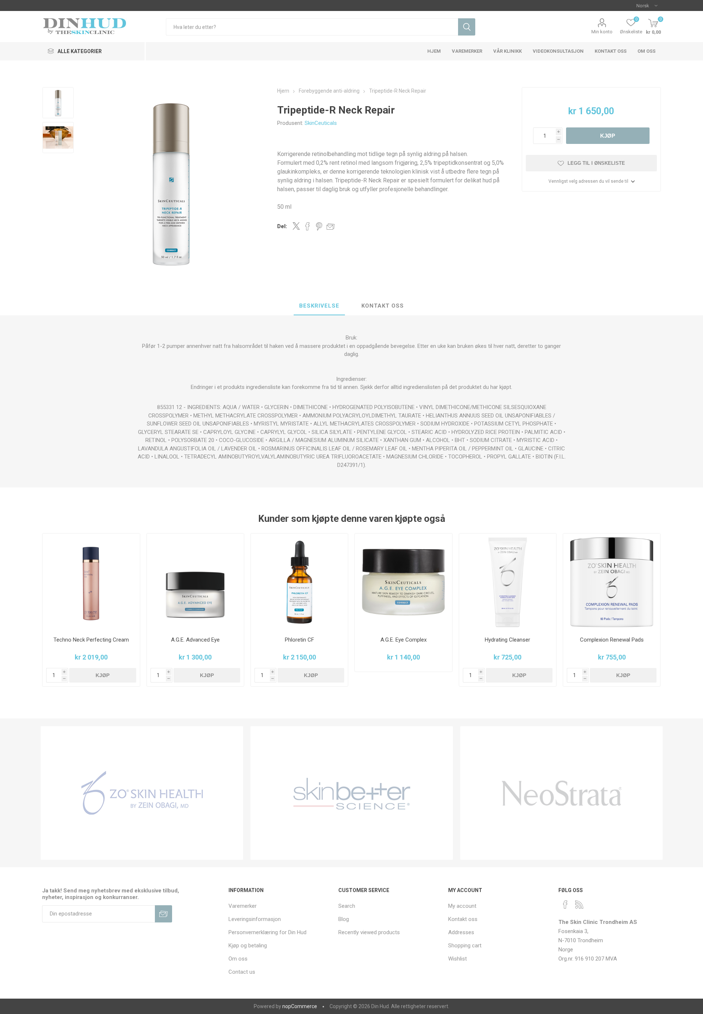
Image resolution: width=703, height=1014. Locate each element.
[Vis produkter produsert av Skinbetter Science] (351, 793)
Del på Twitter (296, 226)
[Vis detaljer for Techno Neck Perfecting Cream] (91, 582)
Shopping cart (464, 945)
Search (346, 906)
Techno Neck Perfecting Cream (91, 639)
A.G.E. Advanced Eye (195, 639)
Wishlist (457, 958)
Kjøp (607, 136)
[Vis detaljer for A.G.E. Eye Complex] (403, 582)
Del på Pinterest (319, 226)
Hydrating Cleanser (507, 639)
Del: (282, 226)
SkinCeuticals (321, 123)
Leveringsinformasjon (254, 919)
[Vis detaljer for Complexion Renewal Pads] (611, 582)
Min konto (602, 31)
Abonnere (163, 913)
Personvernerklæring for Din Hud (267, 932)
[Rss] (579, 904)
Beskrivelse (319, 305)
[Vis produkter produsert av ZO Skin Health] (142, 793)
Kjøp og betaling (247, 945)
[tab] (319, 306)
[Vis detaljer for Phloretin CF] (299, 582)
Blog (343, 919)
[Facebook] (565, 904)
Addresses (461, 932)
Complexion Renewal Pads (612, 639)
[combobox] (312, 27)
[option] (58, 102)
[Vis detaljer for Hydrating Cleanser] (507, 582)
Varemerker (242, 906)
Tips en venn (331, 226)
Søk (466, 27)
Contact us (241, 972)
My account (462, 906)
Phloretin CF (299, 639)
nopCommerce (299, 1006)
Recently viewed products (369, 932)
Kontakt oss (382, 305)
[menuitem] (279, 906)
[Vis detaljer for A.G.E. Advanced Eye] (195, 582)
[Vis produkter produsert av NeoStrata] (561, 793)
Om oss (238, 958)
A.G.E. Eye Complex (403, 639)
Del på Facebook (308, 226)
